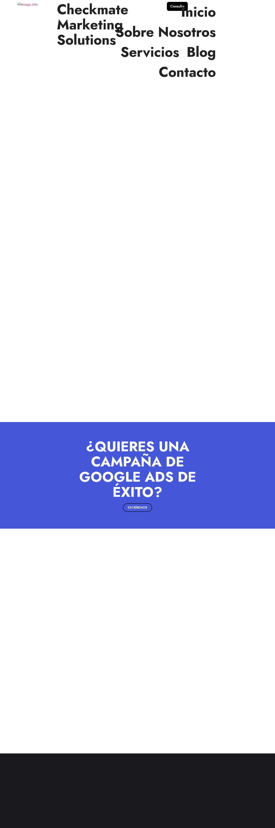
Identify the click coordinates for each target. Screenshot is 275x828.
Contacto (187, 72)
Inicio (198, 12)
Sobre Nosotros (166, 32)
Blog (201, 52)
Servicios (149, 52)
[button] (137, 507)
